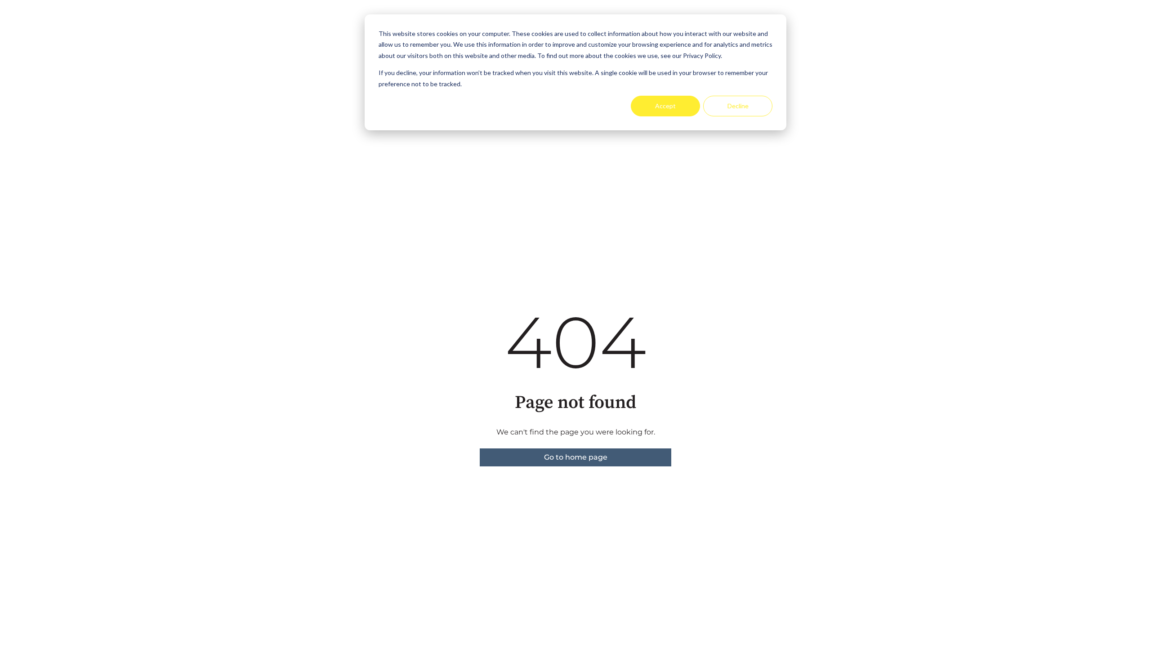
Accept (665, 106)
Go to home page (575, 457)
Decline (738, 106)
